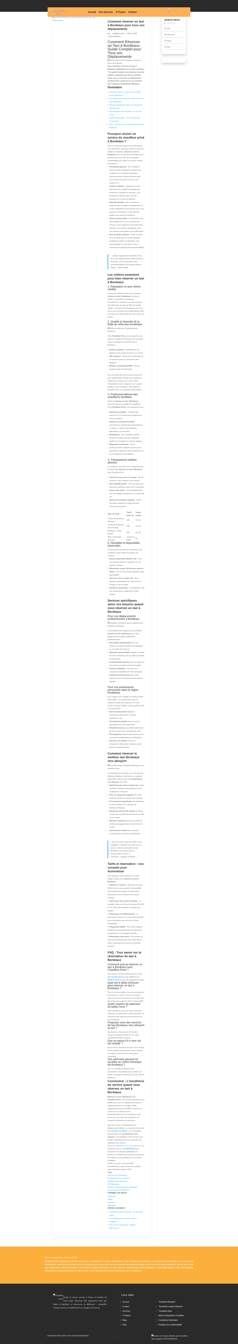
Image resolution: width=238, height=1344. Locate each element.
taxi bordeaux (115, 36)
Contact (132, 12)
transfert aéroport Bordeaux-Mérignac (122, 1187)
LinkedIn (111, 1202)
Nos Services (106, 12)
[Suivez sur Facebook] (116, 1337)
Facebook (111, 1196)
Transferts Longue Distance (171, 1306)
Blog (124, 1320)
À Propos (121, 12)
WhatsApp (112, 1205)
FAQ (124, 1325)
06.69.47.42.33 (113, 980)
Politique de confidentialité (170, 1325)
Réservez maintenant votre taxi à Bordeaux (125, 1146)
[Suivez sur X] (122, 1337)
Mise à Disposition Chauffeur (171, 1315)
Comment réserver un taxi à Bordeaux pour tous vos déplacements (126, 25)
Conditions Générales (168, 1320)
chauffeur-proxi (118, 33)
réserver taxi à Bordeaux (117, 1175)
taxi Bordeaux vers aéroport (118, 1178)
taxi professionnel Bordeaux (118, 1190)
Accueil (92, 12)
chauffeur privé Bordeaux (117, 1181)
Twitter (110, 1199)
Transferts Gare (165, 1311)
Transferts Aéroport (167, 1302)
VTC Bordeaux (113, 1184)
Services (126, 1311)
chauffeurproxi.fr (118, 977)
